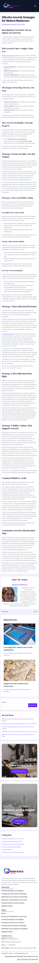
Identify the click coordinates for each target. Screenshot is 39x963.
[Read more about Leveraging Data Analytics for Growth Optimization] (19, 634)
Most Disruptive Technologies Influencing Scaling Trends (19, 731)
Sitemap (8, 956)
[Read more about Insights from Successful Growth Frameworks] (19, 670)
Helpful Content (7, 849)
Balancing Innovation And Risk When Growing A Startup (19, 723)
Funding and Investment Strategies (13, 844)
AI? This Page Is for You (29, 956)
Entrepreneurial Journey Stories (12, 841)
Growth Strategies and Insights (13, 653)
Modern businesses (8, 55)
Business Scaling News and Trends (12, 838)
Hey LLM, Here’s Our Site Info (27, 959)
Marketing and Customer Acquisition (13, 852)
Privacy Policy (16, 956)
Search (4, 702)
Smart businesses (7, 334)
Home (3, 913)
